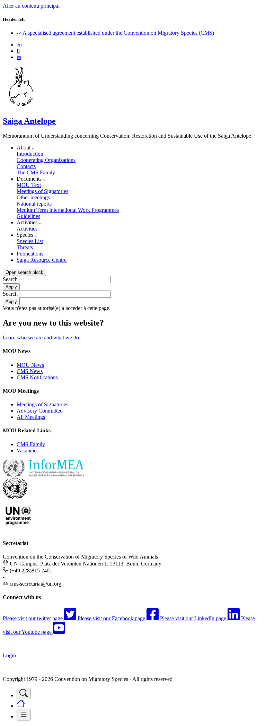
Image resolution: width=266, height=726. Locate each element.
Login (9, 655)
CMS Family (31, 444)
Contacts (26, 166)
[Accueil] (21, 106)
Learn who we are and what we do (41, 337)
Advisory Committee (39, 411)
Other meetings (33, 197)
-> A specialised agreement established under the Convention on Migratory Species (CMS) (115, 33)
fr (18, 51)
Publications (30, 254)
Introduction (30, 154)
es (19, 57)
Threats (25, 247)
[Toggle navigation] (23, 693)
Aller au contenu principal (31, 6)
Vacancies (27, 450)
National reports (34, 204)
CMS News (30, 371)
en (19, 44)
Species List (30, 241)
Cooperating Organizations (46, 160)
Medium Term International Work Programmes (68, 210)
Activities (27, 229)
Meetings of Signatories (42, 191)
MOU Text (29, 185)
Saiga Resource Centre (41, 260)
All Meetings (31, 417)
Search (10, 279)
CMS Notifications (37, 377)
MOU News (30, 365)
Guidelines (28, 216)
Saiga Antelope (29, 121)
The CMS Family (36, 172)
